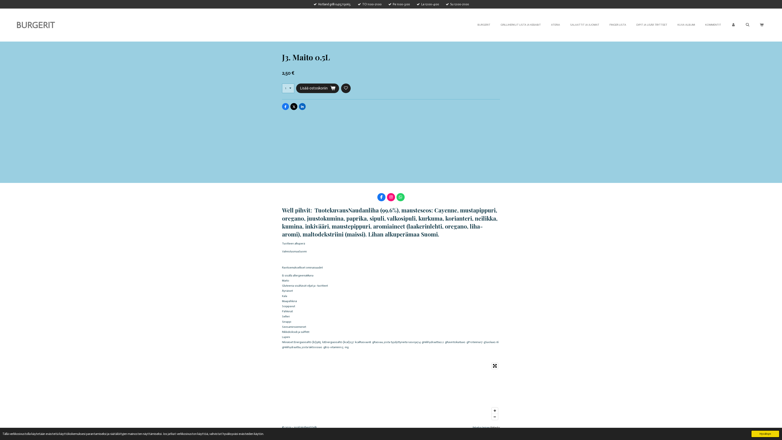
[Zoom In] (495, 411)
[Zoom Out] (495, 417)
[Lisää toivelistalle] (346, 88)
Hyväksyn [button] (765, 434)
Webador (495, 427)
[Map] (391, 391)
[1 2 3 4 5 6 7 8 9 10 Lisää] (288, 88)
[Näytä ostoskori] (762, 25)
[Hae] (747, 25)
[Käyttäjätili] (733, 25)
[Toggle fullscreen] (495, 366)
